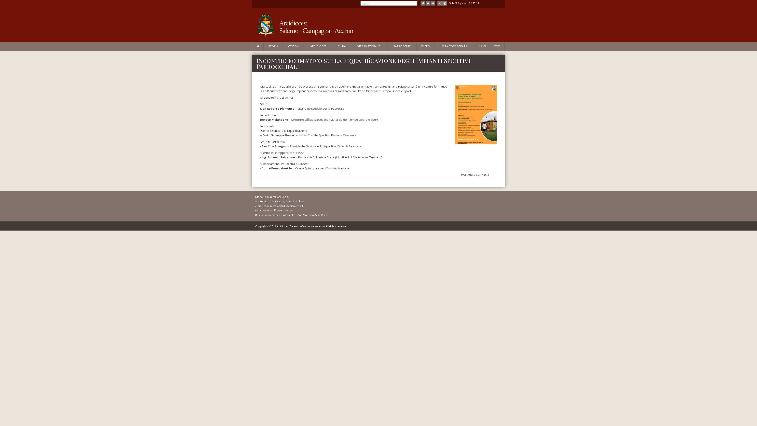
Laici (482, 46)
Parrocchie (401, 46)
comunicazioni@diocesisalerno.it (283, 206)
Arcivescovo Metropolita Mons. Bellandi (284, 50)
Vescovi (293, 46)
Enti (497, 46)
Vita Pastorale (368, 46)
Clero (425, 46)
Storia (273, 46)
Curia (342, 46)
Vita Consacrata (454, 46)
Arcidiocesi (318, 46)
